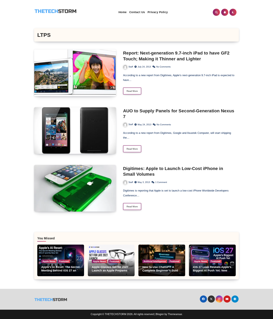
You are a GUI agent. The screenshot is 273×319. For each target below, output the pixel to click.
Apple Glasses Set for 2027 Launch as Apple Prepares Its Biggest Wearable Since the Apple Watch (110, 272)
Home (122, 12)
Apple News (48, 261)
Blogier (160, 314)
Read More (132, 91)
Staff (130, 66)
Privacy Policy (158, 12)
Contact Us (137, 12)
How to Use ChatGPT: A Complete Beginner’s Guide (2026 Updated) (161, 270)
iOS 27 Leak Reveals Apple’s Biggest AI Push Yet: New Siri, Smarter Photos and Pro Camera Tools (212, 272)
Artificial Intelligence (155, 261)
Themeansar (175, 314)
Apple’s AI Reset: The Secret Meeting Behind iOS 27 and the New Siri (60, 270)
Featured (64, 261)
